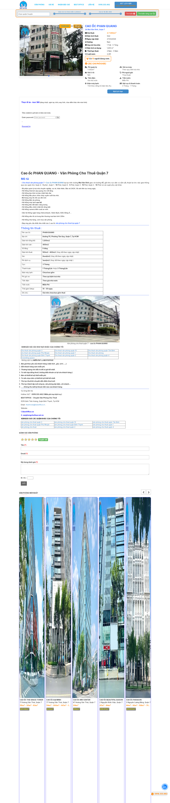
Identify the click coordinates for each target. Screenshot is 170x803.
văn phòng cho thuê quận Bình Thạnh (68, 425)
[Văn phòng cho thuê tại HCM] (23, 4)
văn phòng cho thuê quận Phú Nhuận (35, 425)
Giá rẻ (51, 5)
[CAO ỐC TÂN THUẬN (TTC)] (138, 597)
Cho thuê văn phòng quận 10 (66, 350)
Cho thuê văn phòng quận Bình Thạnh (35, 355)
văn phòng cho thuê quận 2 (64, 427)
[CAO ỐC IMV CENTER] (58, 597)
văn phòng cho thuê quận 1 (103, 425)
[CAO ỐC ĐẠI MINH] (31, 597)
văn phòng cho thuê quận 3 (31, 422)
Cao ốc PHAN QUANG (55, 183)
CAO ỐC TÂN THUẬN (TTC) (137, 700)
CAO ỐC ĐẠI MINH (27, 700)
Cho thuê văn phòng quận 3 (31, 350)
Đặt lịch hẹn (126, 4)
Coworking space (28, 358)
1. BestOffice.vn (27, 412)
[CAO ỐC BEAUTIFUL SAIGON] (85, 597)
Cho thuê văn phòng (96, 353)
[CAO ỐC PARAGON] (111, 597)
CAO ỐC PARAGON (107, 700)
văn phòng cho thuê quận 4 (103, 427)
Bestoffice (79, 5)
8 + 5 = (24, 478)
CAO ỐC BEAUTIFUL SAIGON (84, 700)
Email (24, 454)
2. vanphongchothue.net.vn (32, 415)
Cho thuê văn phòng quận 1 (65, 353)
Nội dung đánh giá (29, 462)
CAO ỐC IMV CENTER (55, 700)
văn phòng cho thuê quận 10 (65, 422)
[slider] (54, 14)
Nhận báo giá (64, 5)
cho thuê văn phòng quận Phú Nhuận (35, 353)
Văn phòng (39, 5)
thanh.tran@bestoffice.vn (35, 405)
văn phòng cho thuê (28, 427)
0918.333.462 (104, 5)
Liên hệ (91, 5)
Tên (23, 445)
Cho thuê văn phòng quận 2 (65, 355)
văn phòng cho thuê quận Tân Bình (106, 422)
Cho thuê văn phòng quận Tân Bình (101, 350)
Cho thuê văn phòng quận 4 (98, 355)
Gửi (23, 483)
